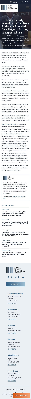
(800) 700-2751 (12, 319)
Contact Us (14, 284)
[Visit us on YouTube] (22, 277)
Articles (22, 36)
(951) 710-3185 (12, 365)
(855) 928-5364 (13, 2)
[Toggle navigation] (28, 8)
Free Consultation (24, 2)
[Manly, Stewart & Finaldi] (15, 270)
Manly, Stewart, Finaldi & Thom (14, 197)
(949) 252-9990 (12, 303)
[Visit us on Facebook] (8, 277)
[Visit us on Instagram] (12, 277)
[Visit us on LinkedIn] (19, 277)
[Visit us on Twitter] (15, 277)
